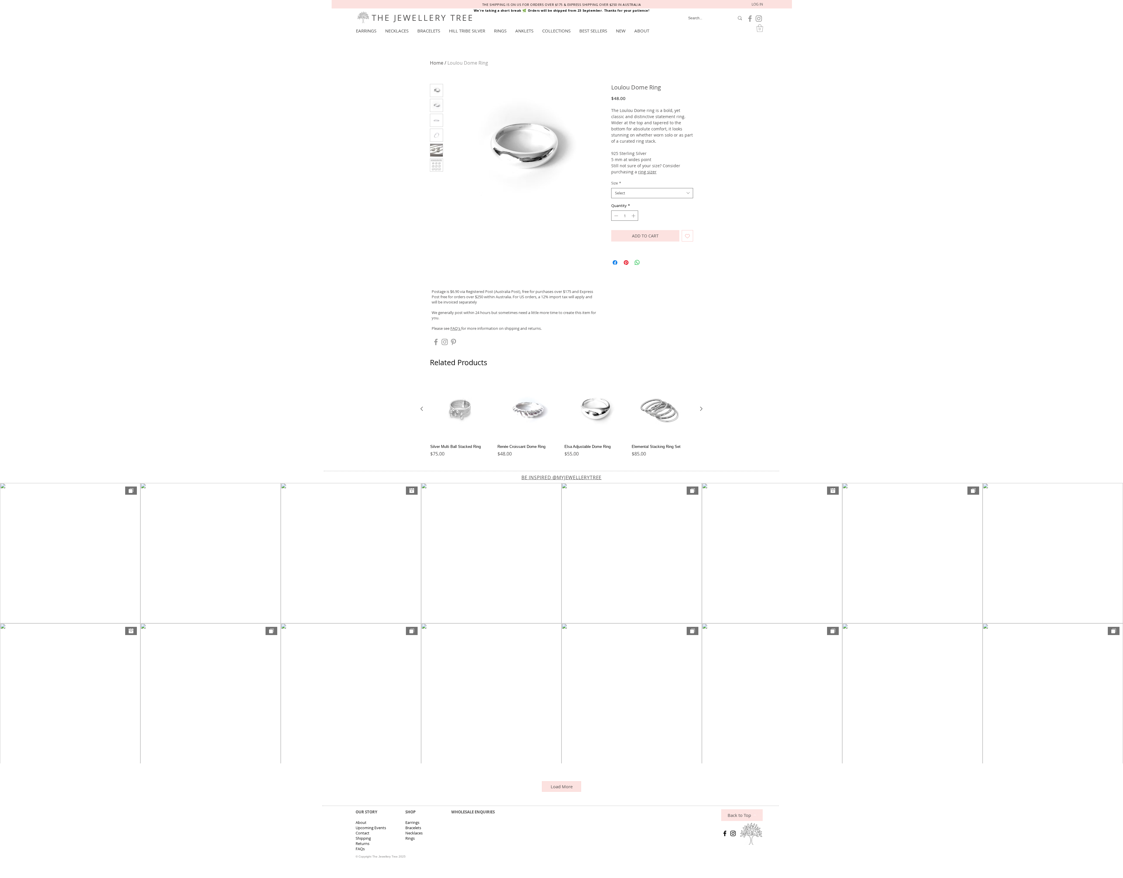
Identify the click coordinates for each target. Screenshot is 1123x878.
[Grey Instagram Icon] (759, 18)
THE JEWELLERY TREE (423, 17)
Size (616, 183)
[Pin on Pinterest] (626, 262)
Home (436, 63)
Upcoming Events (371, 827)
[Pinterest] (453, 342)
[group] (561, 420)
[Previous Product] (421, 408)
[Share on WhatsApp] (637, 262)
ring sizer (647, 172)
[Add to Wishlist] (687, 236)
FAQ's (455, 328)
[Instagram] (733, 833)
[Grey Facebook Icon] (750, 18)
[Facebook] (724, 833)
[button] (366, 31)
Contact (362, 833)
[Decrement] (615, 216)
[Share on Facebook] (615, 262)
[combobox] (652, 193)
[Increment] (634, 216)
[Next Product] (701, 408)
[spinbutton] (625, 216)
